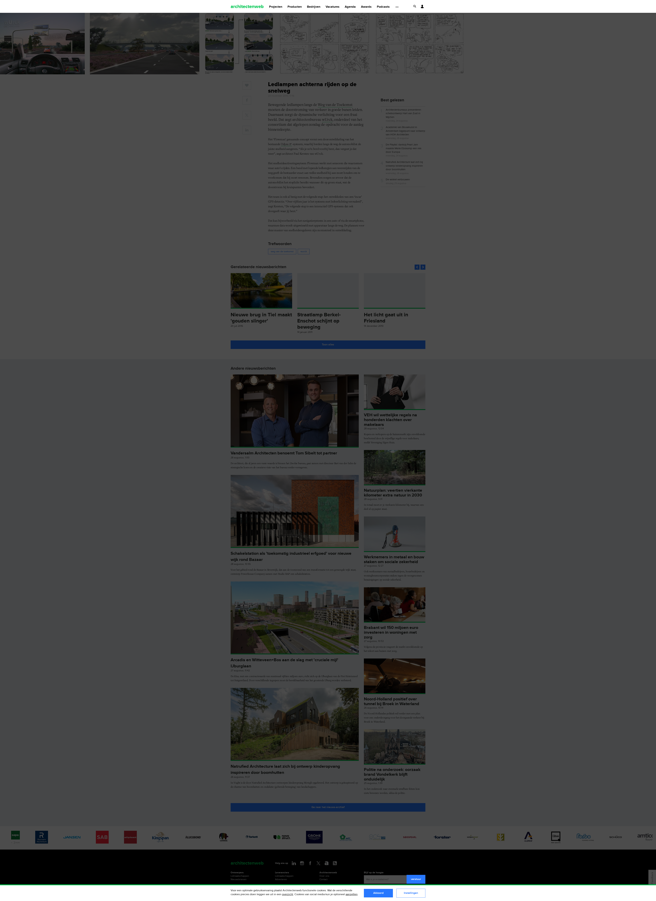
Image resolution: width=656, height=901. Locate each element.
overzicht (287, 894)
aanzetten (352, 894)
